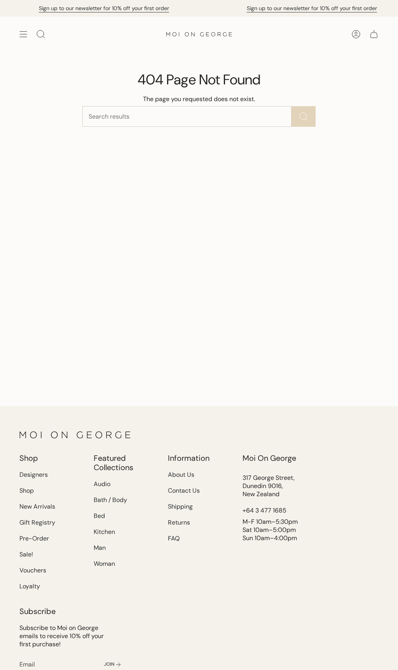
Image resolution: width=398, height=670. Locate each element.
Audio (102, 484)
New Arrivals (37, 506)
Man (100, 548)
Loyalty (29, 586)
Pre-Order (34, 538)
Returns (179, 522)
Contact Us (184, 490)
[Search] (304, 116)
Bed (99, 516)
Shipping (180, 506)
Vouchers (32, 570)
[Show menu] (23, 34)
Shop (26, 490)
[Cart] (374, 34)
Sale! (26, 554)
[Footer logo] (75, 435)
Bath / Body (110, 500)
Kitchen (104, 532)
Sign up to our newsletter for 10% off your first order (101, 8)
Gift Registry (37, 522)
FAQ (174, 538)
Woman (104, 564)
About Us (181, 475)
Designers (33, 475)
